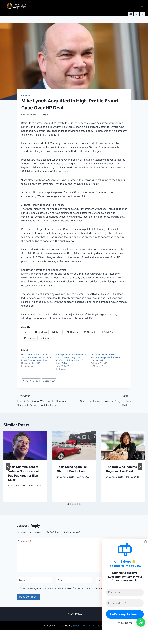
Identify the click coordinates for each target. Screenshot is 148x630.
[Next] (140, 466)
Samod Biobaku (31, 115)
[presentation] (25, 445)
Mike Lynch (49, 381)
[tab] (68, 504)
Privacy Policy (74, 614)
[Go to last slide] (8, 466)
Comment (24, 541)
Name (22, 580)
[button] (140, 622)
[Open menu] (142, 5)
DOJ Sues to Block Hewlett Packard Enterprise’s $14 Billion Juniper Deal (105, 357)
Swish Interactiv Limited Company (92, 625)
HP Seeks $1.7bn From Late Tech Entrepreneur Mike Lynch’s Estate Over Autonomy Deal (36, 357)
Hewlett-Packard (31, 381)
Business (26, 95)
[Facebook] (130, 14)
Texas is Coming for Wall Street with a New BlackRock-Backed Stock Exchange (42, 401)
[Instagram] (142, 14)
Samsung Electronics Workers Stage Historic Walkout (105, 401)
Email (61, 580)
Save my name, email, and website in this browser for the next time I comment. (61, 588)
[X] (136, 14)
